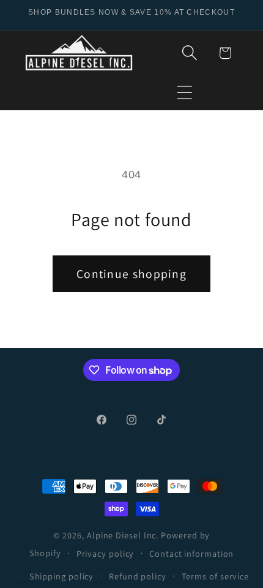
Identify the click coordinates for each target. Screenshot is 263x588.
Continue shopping (131, 274)
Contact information (191, 553)
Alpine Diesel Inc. (122, 535)
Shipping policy (61, 576)
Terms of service (216, 576)
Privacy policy (105, 553)
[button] (185, 92)
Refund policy (137, 576)
